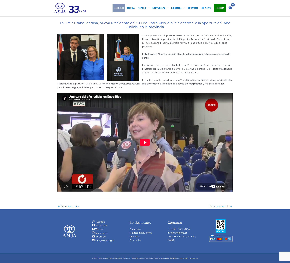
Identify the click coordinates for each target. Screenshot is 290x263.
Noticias (142, 8)
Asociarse (119, 8)
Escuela (131, 8)
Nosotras (135, 236)
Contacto (206, 8)
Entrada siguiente (220, 206)
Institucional (158, 8)
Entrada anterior (68, 206)
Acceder (220, 8)
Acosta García (169, 258)
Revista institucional (141, 232)
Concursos (193, 8)
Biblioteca (176, 8)
